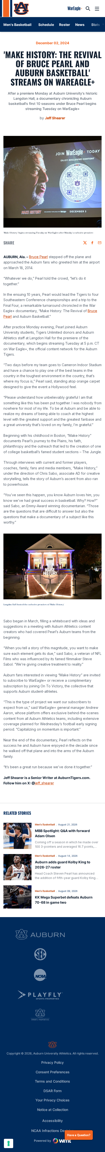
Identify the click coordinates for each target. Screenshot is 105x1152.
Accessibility (52, 1120)
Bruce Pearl (38, 257)
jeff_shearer (44, 783)
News (79, 24)
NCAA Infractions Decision (52, 1130)
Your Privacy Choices (52, 1100)
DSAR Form (52, 1091)
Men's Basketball (45, 824)
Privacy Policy (52, 1062)
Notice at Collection (52, 1110)
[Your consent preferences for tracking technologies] (8, 1143)
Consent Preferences (53, 1072)
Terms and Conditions (52, 1081)
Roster (64, 24)
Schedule (46, 24)
